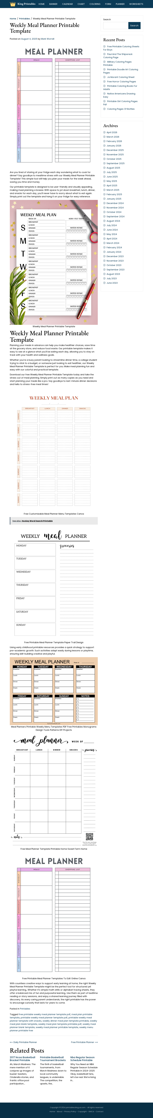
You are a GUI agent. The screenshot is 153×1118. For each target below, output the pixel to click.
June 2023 (112, 282)
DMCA (91, 1111)
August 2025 (113, 167)
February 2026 (114, 141)
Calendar (67, 4)
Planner (120, 4)
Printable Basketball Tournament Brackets (53, 1059)
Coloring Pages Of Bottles (121, 108)
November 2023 (115, 260)
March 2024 (113, 243)
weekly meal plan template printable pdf (60, 1024)
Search (107, 19)
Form (108, 4)
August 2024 (113, 220)
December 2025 (115, 150)
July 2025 (112, 172)
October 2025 (114, 158)
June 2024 (112, 229)
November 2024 (115, 207)
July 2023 (112, 278)
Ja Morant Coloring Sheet (120, 77)
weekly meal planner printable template (57, 1027)
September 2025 (116, 163)
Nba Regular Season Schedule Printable (82, 1059)
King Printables (26, 4)
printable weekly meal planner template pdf (44, 1017)
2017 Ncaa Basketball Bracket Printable (22, 1059)
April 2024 (112, 238)
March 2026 (113, 136)
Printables (25, 1008)
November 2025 (115, 154)
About (59, 1111)
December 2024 (115, 203)
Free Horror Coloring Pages (121, 81)
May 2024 (112, 234)
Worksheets (136, 4)
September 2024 (116, 216)
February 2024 (114, 247)
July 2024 (112, 225)
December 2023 (115, 256)
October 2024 (114, 212)
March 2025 (113, 189)
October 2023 (114, 265)
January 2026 (114, 145)
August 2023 (113, 274)
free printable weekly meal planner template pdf (44, 1014)
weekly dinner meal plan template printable (66, 1020)
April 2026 (112, 132)
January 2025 (114, 198)
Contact (100, 1111)
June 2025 (112, 176)
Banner (53, 4)
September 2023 (115, 269)
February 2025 (114, 194)
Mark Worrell (47, 38)
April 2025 (112, 185)
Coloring (95, 4)
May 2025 (112, 181)
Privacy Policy (70, 1111)
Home (42, 4)
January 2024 (114, 251)
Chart (81, 4)
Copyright (82, 1111)
